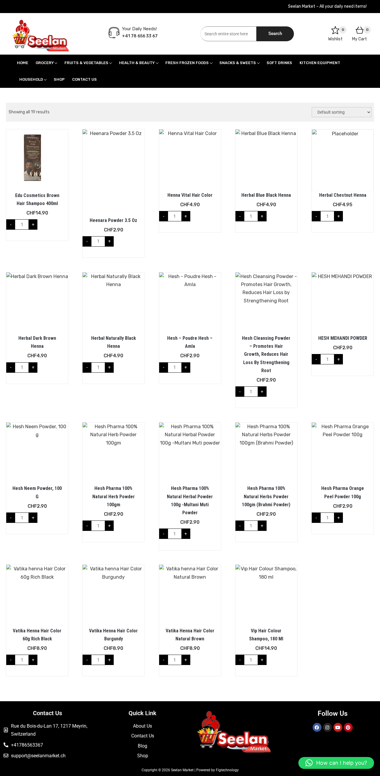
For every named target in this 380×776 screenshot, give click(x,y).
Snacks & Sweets (237, 63)
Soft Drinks (279, 63)
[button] (336, 763)
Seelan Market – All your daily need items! (327, 6)
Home (22, 63)
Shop (59, 79)
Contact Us (84, 79)
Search (275, 33)
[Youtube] (337, 727)
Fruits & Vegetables (86, 63)
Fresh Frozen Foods (187, 63)
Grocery (45, 63)
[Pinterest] (348, 727)
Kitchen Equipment (320, 63)
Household (31, 79)
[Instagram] (327, 727)
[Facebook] (317, 727)
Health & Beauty (137, 63)
